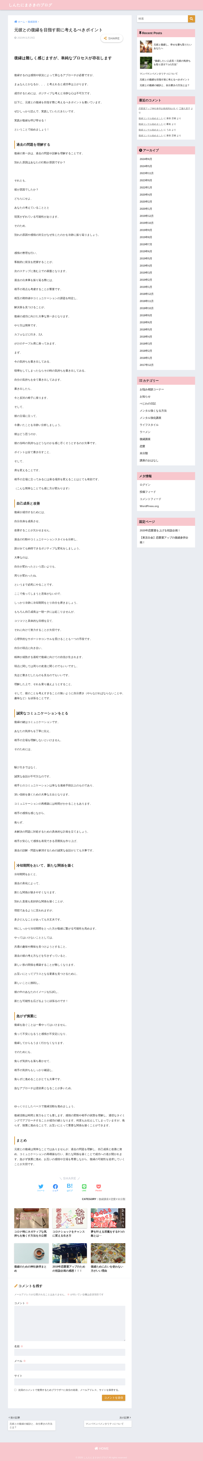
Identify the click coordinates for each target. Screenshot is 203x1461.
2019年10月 (147, 222)
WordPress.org (149, 506)
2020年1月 (146, 208)
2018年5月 (146, 329)
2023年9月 (146, 180)
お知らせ (145, 396)
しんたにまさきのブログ (30, 5)
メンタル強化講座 (150, 417)
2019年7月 (146, 244)
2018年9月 (146, 315)
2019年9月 (146, 230)
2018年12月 (147, 293)
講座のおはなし (149, 460)
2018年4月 (146, 336)
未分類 (121, 1199)
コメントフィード (150, 499)
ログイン (145, 484)
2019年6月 (146, 251)
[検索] (191, 18)
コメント (21, 1303)
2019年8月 (146, 237)
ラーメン (145, 432)
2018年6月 (146, 322)
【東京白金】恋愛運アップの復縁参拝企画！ (164, 540)
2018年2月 (146, 350)
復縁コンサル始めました (151, 118)
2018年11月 (147, 301)
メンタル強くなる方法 (153, 410)
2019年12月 (147, 215)
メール (20, 1361)
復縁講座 (104, 1199)
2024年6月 (146, 159)
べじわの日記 (148, 403)
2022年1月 (146, 187)
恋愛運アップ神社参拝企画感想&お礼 (157, 108)
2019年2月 (146, 279)
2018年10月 (147, 308)
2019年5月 (146, 258)
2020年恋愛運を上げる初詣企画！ (160, 530)
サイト (18, 1375)
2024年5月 (146, 166)
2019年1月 (146, 286)
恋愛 (113, 1199)
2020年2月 (146, 201)
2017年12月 (147, 364)
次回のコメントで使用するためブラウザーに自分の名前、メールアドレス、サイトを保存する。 (69, 1390)
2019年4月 (146, 265)
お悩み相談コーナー (152, 389)
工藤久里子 (184, 108)
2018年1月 (146, 357)
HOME (103, 1448)
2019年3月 (146, 272)
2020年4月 (146, 194)
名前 (18, 1346)
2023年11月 (147, 173)
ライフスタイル (149, 424)
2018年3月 (146, 343)
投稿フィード (148, 491)
